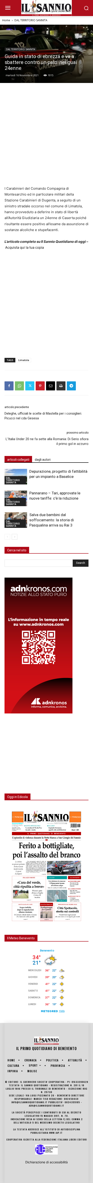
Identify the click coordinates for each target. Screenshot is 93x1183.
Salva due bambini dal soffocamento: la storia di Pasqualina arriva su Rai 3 (51, 519)
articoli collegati (18, 459)
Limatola (23, 360)
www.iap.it (56, 1132)
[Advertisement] (46, 134)
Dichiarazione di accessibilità (46, 1162)
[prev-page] (7, 537)
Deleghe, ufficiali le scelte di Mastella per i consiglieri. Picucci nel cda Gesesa (43, 415)
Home (6, 20)
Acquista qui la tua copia (24, 247)
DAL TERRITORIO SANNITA (30, 20)
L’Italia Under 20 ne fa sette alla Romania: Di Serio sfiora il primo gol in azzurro (47, 441)
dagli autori (43, 459)
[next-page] (14, 537)
